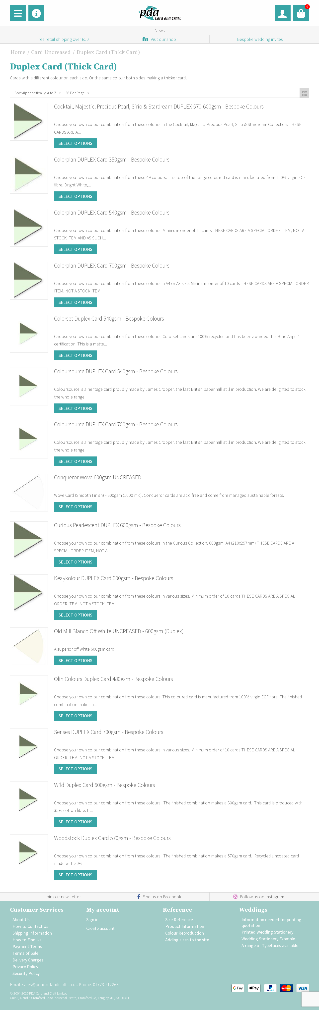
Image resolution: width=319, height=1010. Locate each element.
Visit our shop (163, 39)
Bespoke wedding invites (260, 39)
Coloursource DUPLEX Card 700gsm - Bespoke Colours (116, 424)
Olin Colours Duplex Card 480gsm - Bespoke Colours (113, 678)
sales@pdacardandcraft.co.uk (50, 984)
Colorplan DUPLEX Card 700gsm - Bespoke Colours (111, 265)
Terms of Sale (25, 953)
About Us (21, 919)
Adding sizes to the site (187, 940)
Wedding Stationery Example (268, 939)
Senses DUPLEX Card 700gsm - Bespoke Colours (108, 731)
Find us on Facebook (162, 896)
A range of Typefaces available (269, 945)
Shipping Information (32, 933)
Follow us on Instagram (262, 896)
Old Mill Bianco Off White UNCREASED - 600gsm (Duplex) (119, 631)
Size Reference (179, 919)
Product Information (184, 926)
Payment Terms (27, 946)
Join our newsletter (62, 896)
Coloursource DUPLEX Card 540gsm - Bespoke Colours (116, 371)
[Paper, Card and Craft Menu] (18, 13)
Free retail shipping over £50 (62, 39)
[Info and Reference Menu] (36, 13)
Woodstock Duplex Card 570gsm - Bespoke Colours (112, 838)
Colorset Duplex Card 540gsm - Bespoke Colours (109, 318)
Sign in (92, 919)
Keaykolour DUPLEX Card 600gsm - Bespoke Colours (113, 578)
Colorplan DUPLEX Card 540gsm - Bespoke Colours (111, 212)
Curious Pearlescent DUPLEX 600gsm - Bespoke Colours (117, 525)
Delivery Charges (27, 960)
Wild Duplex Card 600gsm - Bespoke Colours (104, 784)
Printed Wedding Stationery (267, 932)
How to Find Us (26, 940)
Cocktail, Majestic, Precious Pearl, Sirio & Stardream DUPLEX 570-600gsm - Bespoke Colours (159, 106)
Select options (75, 143)
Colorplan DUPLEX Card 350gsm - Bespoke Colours (111, 159)
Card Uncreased (51, 52)
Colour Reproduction (184, 933)
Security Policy (26, 973)
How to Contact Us (30, 926)
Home (17, 52)
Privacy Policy (25, 966)
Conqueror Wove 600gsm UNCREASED (97, 477)
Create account (100, 928)
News (160, 30)
